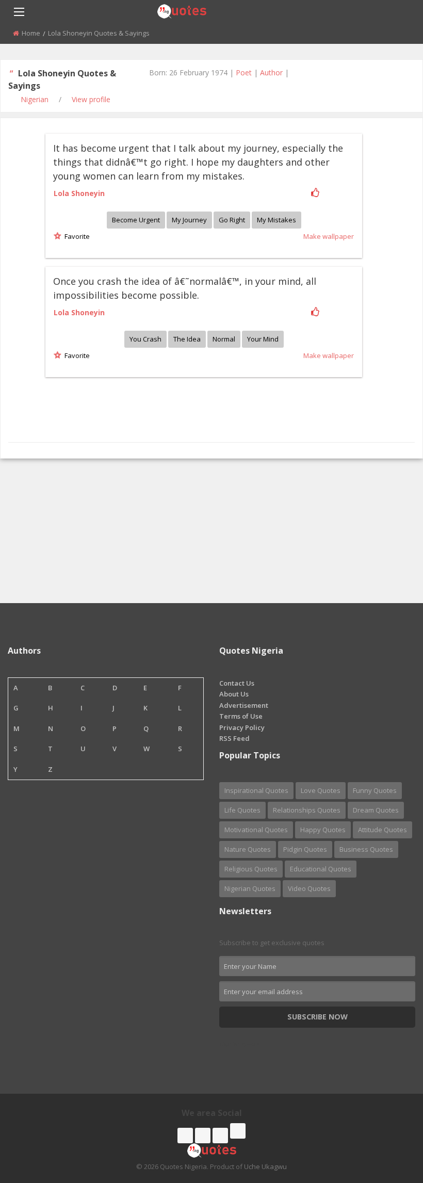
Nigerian (34, 99)
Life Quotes (242, 810)
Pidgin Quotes (305, 849)
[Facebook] (185, 1135)
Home (31, 33)
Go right (232, 219)
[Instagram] (220, 1135)
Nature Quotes (247, 849)
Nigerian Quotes (249, 888)
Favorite (75, 236)
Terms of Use (241, 716)
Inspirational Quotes (256, 790)
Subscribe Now (317, 1017)
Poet (244, 72)
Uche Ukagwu (265, 1166)
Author (271, 72)
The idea (187, 339)
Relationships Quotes (306, 810)
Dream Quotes (376, 810)
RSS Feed (234, 738)
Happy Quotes (323, 829)
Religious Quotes (251, 868)
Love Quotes (320, 790)
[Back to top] (389, 1118)
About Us (234, 694)
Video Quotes (309, 888)
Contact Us (236, 683)
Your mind (263, 339)
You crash (145, 339)
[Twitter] (202, 1135)
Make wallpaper (328, 236)
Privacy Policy (242, 727)
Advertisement (243, 705)
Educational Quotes (320, 868)
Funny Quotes (375, 790)
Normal (224, 339)
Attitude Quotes (382, 829)
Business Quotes (366, 849)
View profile (91, 99)
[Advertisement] (211, 531)
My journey (189, 219)
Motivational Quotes (256, 829)
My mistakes (276, 219)
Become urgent (136, 219)
